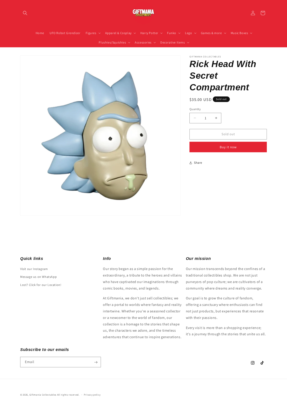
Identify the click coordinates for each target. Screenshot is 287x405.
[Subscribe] (96, 362)
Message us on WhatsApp (38, 277)
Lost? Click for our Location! (40, 285)
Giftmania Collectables (43, 394)
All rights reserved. (68, 394)
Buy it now (228, 147)
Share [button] (198, 163)
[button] (25, 13)
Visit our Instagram (34, 269)
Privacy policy (92, 394)
